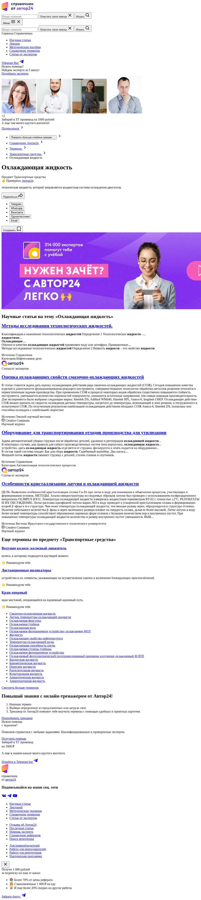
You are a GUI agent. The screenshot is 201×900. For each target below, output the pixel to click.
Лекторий (16, 807)
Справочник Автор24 (24, 143)
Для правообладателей (24, 845)
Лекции (14, 43)
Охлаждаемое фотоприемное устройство (36, 652)
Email (14, 220)
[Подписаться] (22, 128)
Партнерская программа (25, 856)
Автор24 (27, 180)
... (33, 137)
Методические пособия (25, 47)
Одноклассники (20, 216)
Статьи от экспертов (23, 54)
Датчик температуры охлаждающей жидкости (40, 617)
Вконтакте (17, 212)
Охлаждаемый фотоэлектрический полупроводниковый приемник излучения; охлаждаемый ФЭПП (76, 656)
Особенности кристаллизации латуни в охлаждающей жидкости (70, 483)
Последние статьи (21, 828)
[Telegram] (10, 797)
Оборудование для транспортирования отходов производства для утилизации (84, 432)
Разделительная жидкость (26, 670)
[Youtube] (15, 797)
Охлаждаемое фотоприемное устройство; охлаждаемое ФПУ (50, 631)
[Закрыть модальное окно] (5, 864)
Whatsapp (16, 208)
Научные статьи (20, 40)
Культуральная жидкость (25, 673)
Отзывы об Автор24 (23, 824)
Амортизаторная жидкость (27, 681)
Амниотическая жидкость (26, 677)
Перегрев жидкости (22, 666)
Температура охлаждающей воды (31, 642)
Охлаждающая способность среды (32, 645)
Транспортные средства (25, 154)
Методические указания (25, 811)
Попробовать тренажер (17, 718)
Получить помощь (14, 738)
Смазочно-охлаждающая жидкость (32, 613)
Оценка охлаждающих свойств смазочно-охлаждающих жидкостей (73, 376)
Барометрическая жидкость (27, 663)
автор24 (10, 779)
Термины (16, 148)
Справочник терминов (24, 50)
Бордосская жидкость (23, 659)
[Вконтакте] (4, 797)
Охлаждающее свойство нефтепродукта (36, 638)
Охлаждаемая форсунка (25, 620)
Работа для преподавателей (27, 849)
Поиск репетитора (21, 839)
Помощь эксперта (21, 831)
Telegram (16, 204)
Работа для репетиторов (25, 852)
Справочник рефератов (25, 835)
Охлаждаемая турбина (24, 624)
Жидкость (16, 634)
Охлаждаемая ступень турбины (30, 649)
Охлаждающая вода (22, 627)
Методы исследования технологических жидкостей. (57, 325)
